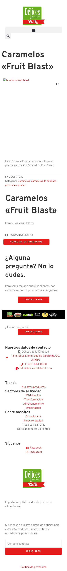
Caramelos (19, 161)
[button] (33, 30)
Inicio (8, 161)
